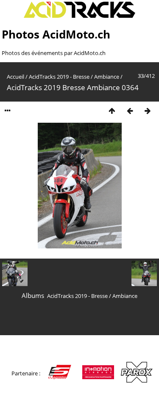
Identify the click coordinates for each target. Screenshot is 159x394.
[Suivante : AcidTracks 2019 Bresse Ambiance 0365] (147, 111)
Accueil (15, 76)
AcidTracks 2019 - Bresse (59, 76)
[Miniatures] (112, 111)
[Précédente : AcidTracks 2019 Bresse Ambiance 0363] (130, 111)
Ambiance (106, 76)
